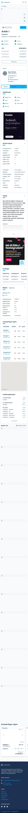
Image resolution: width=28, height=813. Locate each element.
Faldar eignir (4, 795)
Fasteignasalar (5, 799)
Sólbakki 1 (6, 330)
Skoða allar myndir (22, 425)
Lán (22, 86)
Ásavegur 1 (6, 336)
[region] (14, 376)
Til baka (4, 6)
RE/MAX (4, 68)
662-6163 (15, 203)
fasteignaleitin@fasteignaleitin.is (11, 780)
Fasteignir (3, 792)
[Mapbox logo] (4, 389)
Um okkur (3, 797)
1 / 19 (23, 742)
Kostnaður (14, 86)
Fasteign (6, 86)
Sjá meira (14, 421)
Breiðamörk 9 (7, 352)
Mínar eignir (4, 793)
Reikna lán (14, 61)
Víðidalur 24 (6, 341)
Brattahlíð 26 (6, 358)
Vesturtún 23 (6, 347)
